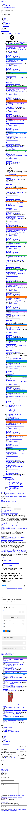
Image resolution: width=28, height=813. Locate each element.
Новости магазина (6, 507)
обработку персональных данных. (17, 795)
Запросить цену (13, 810)
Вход (4, 4)
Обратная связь (4, 769)
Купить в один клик (17, 797)
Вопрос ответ (6, 23)
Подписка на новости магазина (8, 501)
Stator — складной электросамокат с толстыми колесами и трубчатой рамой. (12, 540)
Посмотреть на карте (10, 757)
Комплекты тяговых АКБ (15, 483)
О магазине (6, 24)
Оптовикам (6, 26)
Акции (5, 22)
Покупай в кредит (7, 20)
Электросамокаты (7, 727)
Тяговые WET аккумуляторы (16, 486)
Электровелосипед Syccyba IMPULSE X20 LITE (16, 359)
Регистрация (6, 5)
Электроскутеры (7, 730)
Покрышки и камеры (14, 488)
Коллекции (3, 511)
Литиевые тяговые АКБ (15, 484)
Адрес (4, 19)
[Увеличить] (14, 588)
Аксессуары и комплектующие (11, 731)
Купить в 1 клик (10, 56)
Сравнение (17, 56)
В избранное (9, 57)
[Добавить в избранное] (24, 586)
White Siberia (12, 413)
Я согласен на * (14, 795)
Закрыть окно (4, 798)
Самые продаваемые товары (7, 653)
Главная (5, 18)
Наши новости (4, 492)
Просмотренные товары (6, 654)
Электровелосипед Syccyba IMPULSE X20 (16, 173)
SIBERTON (12, 410)
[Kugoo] (4, 523)
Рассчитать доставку (17, 623)
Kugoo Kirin (12, 409)
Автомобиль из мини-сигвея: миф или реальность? (13, 551)
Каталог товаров (5, 31)
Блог (2, 524)
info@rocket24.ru (21, 749)
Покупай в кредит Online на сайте (9, 514)
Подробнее (9, 55)
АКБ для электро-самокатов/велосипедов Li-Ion (16, 481)
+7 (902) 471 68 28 (5, 770)
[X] (10, 631)
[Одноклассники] (6, 631)
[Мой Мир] (8, 631)
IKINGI (11, 408)
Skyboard (11, 411)
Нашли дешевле (15, 620)
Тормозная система (14, 489)
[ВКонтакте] (4, 631)
